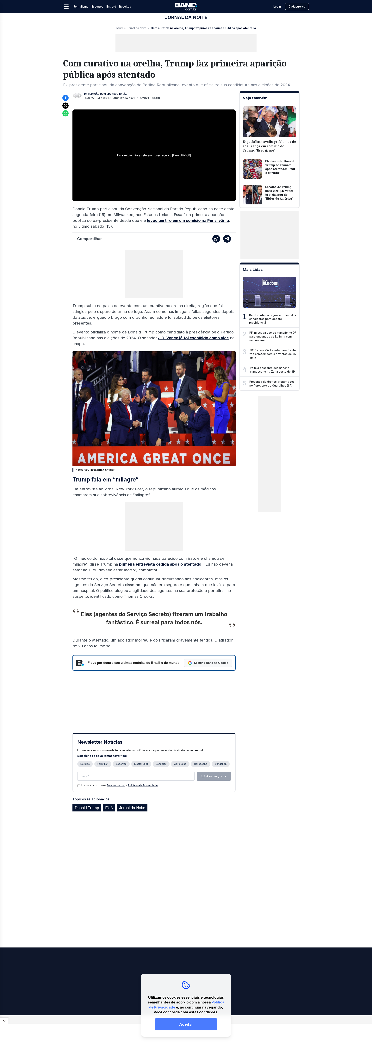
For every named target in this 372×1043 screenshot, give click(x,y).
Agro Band (180, 763)
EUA (109, 808)
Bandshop (221, 763)
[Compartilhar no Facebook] (65, 98)
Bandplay (161, 763)
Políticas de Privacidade (143, 785)
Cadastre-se (297, 6)
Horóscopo (200, 763)
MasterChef (141, 763)
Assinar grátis (216, 776)
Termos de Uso (116, 785)
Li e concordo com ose (119, 785)
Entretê (111, 6)
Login (277, 6)
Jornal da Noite (136, 28)
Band (119, 28)
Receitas (125, 6)
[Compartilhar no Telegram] (227, 239)
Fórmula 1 (102, 763)
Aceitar (186, 1024)
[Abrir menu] (66, 6)
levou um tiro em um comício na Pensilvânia (188, 220)
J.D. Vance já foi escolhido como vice (193, 338)
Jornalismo (80, 6)
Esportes (97, 6)
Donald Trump (87, 808)
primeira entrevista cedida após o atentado (160, 564)
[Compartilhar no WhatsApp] (65, 113)
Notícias (85, 763)
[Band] (186, 6)
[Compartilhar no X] (65, 105)
